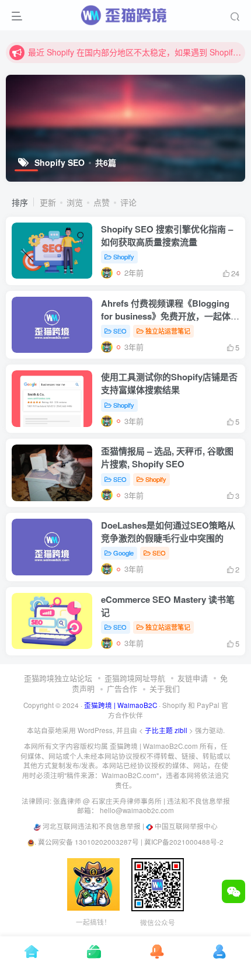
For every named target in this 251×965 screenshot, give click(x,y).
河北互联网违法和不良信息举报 (92, 826)
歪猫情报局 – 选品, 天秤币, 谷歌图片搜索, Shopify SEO (167, 457)
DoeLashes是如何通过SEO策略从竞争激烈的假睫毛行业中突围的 (168, 531)
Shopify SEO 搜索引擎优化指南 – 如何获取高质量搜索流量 (167, 235)
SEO (120, 330)
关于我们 (164, 688)
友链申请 (192, 677)
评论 (128, 202)
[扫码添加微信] (233, 891)
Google (123, 552)
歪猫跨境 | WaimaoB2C (120, 705)
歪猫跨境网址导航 (134, 677)
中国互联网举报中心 (186, 826)
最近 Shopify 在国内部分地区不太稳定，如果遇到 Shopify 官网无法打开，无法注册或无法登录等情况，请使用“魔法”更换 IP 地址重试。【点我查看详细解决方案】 (135, 52)
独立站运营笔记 (167, 330)
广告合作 (122, 688)
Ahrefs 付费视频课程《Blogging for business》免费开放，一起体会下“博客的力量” (170, 316)
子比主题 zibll (166, 730)
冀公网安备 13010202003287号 (88, 841)
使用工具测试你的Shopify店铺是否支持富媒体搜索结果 (169, 383)
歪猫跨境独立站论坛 (58, 677)
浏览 (75, 202)
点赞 (101, 202)
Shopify (123, 256)
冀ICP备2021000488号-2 (184, 841)
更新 (48, 202)
